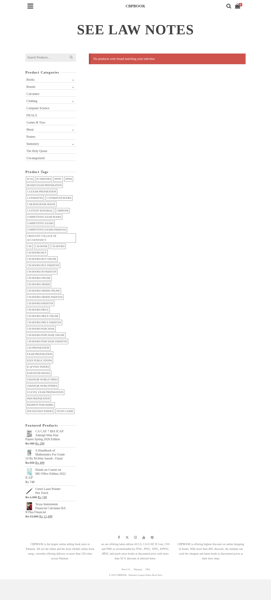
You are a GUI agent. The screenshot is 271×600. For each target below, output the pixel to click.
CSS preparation (38, 347)
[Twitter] (127, 537)
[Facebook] (119, 537)
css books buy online (42, 258)
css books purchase (41, 328)
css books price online (43, 316)
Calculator (32, 94)
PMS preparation (38, 398)
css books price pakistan (44, 322)
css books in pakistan (41, 271)
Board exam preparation (44, 185)
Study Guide (65, 411)
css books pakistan (40, 303)
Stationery (32, 143)
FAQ (148, 569)
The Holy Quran (36, 151)
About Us (125, 569)
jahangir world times (42, 379)
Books (30, 79)
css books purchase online (45, 335)
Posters (30, 136)
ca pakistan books (58, 197)
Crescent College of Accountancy (41, 237)
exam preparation (39, 354)
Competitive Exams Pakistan (46, 229)
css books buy (37, 252)
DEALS (31, 115)
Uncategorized (35, 158)
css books (58, 246)
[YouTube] (144, 537)
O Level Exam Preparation (45, 392)
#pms (68, 178)
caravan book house (41, 204)
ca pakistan (35, 197)
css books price (38, 309)
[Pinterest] (152, 537)
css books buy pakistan (43, 265)
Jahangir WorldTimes (42, 385)
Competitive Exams (40, 223)
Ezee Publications (39, 360)
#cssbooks (44, 178)
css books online (39, 278)
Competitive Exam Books (44, 216)
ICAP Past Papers (38, 366)
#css (30, 178)
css (29, 246)
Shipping (138, 569)
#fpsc (58, 178)
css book (41, 246)
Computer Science (37, 108)
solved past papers (40, 411)
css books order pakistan (44, 297)
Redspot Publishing (40, 404)
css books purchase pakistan (47, 341)
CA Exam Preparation (41, 191)
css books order (38, 284)
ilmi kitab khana (38, 373)
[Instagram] (135, 537)
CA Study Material (40, 210)
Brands (30, 86)
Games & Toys (35, 122)
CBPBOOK (63, 210)
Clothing (31, 101)
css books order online (43, 290)
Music (30, 129)
